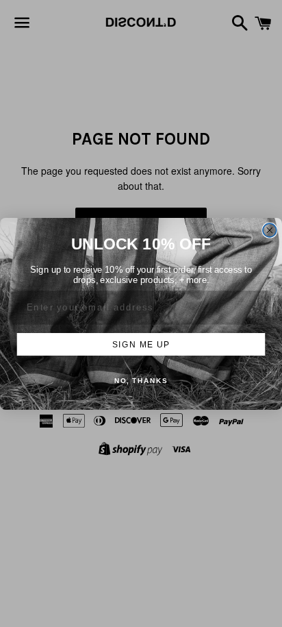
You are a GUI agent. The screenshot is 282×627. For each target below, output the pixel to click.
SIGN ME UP (141, 343)
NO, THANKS (141, 381)
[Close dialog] (270, 230)
